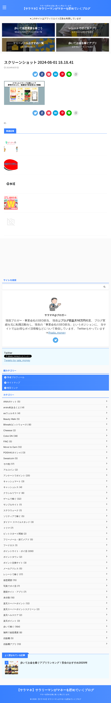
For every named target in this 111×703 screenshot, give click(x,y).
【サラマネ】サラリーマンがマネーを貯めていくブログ (56, 8)
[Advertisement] (55, 257)
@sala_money (57, 332)
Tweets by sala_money (17, 360)
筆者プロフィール (15, 377)
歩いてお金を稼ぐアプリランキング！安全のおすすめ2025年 (53, 662)
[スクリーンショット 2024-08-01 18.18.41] (55, 74)
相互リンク (12, 387)
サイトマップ (13, 382)
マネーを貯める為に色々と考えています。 (55, 694)
